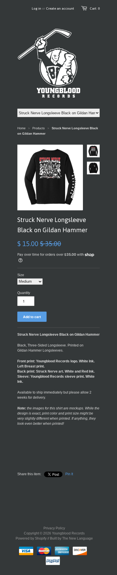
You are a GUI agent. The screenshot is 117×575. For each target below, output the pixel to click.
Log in (36, 8)
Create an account (60, 8)
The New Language (77, 538)
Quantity (23, 293)
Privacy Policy (54, 528)
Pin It (69, 474)
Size (20, 275)
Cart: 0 (95, 8)
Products (38, 128)
